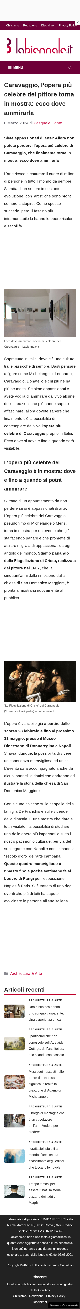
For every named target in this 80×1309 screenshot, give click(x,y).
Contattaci (66, 1265)
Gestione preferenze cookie (64, 1305)
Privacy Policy (68, 25)
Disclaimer (48, 25)
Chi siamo (12, 25)
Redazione (30, 25)
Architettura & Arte (26, 973)
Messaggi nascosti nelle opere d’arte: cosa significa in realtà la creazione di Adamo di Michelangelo (46, 1084)
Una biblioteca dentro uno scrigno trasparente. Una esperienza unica (46, 1013)
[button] (70, 67)
